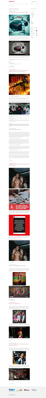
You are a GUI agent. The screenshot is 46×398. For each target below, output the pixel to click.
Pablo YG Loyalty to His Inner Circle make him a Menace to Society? (18, 344)
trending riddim (23, 125)
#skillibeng (10, 239)
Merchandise (33, 15)
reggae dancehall (19, 125)
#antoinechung (12, 239)
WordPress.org (32, 23)
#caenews (18, 239)
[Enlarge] (25, 310)
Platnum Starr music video (12, 125)
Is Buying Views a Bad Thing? (15, 129)
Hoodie (32, 16)
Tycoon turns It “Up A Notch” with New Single (18, 12)
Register (31, 21)
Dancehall (11, 123)
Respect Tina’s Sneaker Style (15, 303)
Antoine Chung (14, 11)
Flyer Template (33, 14)
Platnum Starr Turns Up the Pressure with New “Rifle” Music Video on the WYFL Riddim (18, 71)
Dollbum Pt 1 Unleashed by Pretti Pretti (17, 265)
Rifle (21, 125)
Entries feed (32, 22)
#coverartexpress (20, 239)
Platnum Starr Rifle (16, 125)
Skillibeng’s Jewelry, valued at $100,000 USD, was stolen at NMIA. (19, 164)
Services (32, 17)
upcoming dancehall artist (27, 125)
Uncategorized (11, 160)
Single (13, 383)
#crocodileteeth (15, 239)
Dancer (13, 299)
